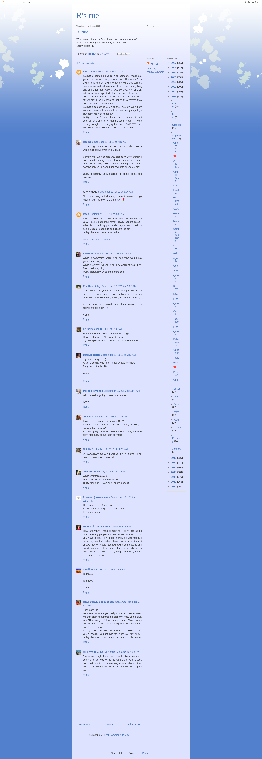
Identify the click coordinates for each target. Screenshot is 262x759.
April (176, 419)
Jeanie (87, 416)
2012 (174, 486)
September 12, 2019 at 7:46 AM (109, 142)
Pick (175, 298)
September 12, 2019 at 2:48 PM (107, 569)
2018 (174, 457)
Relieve (176, 288)
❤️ (174, 156)
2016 (174, 467)
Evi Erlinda (89, 253)
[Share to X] (123, 54)
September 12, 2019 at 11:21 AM (109, 416)
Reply (86, 132)
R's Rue (153, 64)
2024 (174, 72)
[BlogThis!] (121, 54)
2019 (174, 96)
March (177, 427)
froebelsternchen (93, 391)
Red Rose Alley (92, 286)
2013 (174, 481)
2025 (174, 67)
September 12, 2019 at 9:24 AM (113, 253)
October (176, 124)
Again (175, 260)
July (176, 396)
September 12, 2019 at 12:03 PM (107, 471)
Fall (175, 253)
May (176, 412)
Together (176, 320)
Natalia (87, 449)
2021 (174, 86)
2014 (174, 477)
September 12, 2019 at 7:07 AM (106, 71)
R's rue (87, 15)
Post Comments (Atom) (116, 735)
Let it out (176, 247)
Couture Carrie (91, 354)
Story (176, 208)
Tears (176, 357)
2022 (174, 82)
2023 (174, 77)
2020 (174, 91)
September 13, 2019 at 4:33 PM (121, 651)
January (176, 448)
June (176, 404)
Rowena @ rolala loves (96, 497)
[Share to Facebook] (126, 54)
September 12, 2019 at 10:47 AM (122, 391)
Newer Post (84, 724)
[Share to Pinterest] (128, 54)
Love (176, 294)
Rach (86, 214)
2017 (174, 462)
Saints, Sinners (176, 235)
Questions (176, 278)
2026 (174, 62)
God (175, 265)
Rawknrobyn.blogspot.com (98, 602)
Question (176, 305)
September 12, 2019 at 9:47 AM (118, 354)
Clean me (176, 164)
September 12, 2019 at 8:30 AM (107, 214)
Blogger (146, 753)
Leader (176, 192)
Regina (87, 142)
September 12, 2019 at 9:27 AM (119, 286)
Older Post (134, 724)
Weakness (176, 201)
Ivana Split (89, 526)
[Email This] (118, 54)
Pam (85, 71)
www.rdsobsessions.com (96, 239)
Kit (84, 329)
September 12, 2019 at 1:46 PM (113, 526)
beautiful (176, 223)
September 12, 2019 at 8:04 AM (115, 191)
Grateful (176, 215)
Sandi (86, 569)
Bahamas (176, 342)
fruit (175, 185)
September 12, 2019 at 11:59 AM (110, 449)
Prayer (175, 373)
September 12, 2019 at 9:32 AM (104, 329)
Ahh (175, 270)
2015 (174, 472)
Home (109, 724)
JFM (85, 471)
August (176, 388)
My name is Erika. (93, 651)
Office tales (176, 147)
